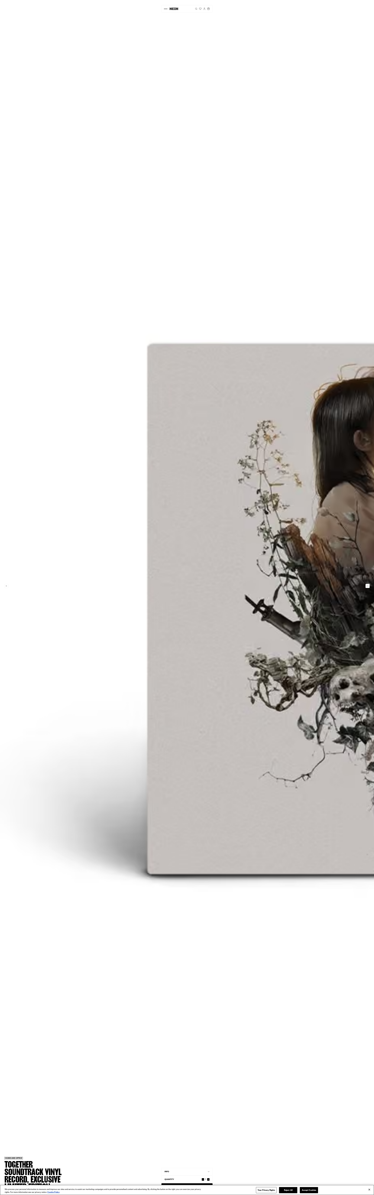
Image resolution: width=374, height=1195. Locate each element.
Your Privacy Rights (266, 1190)
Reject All (288, 1190)
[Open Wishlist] (200, 9)
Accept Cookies (309, 1190)
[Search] (196, 9)
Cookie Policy (53, 1192)
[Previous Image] (6, 586)
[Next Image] (368, 586)
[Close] (369, 1189)
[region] (187, 1190)
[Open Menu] (165, 9)
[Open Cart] (208, 9)
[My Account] (204, 9)
